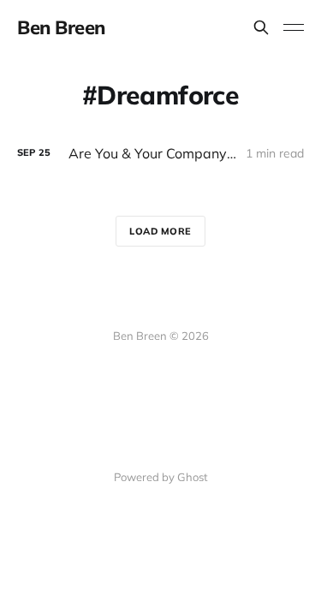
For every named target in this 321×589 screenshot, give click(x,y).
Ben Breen (61, 27)
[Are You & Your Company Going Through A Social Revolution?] (160, 154)
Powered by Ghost (161, 477)
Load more (160, 231)
